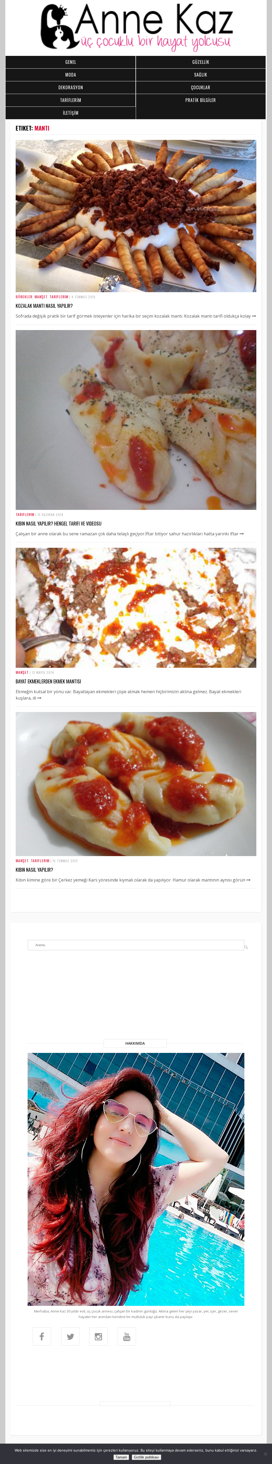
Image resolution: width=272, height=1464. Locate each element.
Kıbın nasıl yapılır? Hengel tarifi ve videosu (58, 523)
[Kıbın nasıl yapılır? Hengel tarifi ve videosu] (136, 508)
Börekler (24, 296)
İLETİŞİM (71, 113)
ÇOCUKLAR (200, 87)
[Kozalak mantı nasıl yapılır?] (136, 290)
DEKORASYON (70, 87)
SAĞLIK (200, 75)
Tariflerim (59, 296)
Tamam (121, 1457)
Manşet (41, 296)
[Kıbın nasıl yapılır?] (136, 854)
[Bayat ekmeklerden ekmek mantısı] (136, 666)
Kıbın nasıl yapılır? (34, 869)
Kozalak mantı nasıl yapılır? (44, 305)
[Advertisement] (136, 999)
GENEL (70, 62)
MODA (70, 75)
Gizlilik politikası (146, 1457)
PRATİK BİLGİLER (200, 100)
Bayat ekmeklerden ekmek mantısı (48, 681)
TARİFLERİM (70, 100)
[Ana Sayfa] (136, 51)
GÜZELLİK (200, 62)
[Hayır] (265, 1454)
